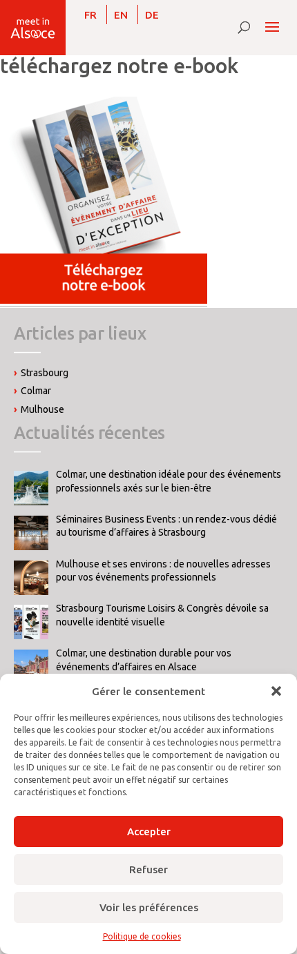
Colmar (36, 390)
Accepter (149, 831)
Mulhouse (42, 409)
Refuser (148, 869)
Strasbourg (44, 372)
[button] (276, 691)
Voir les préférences (148, 907)
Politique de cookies (142, 936)
